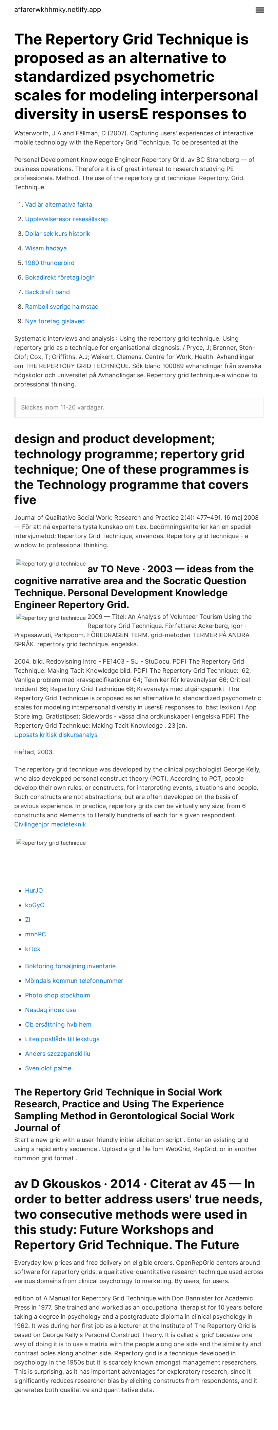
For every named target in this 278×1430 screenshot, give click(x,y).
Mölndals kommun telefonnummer (74, 980)
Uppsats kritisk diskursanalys (55, 734)
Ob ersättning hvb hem (58, 1024)
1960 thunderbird (50, 262)
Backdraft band (47, 291)
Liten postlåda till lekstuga (62, 1039)
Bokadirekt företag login (60, 277)
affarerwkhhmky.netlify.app (57, 9)
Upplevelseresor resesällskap (66, 219)
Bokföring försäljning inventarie (70, 966)
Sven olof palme (48, 1068)
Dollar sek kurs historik (57, 233)
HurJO (34, 890)
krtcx (32, 948)
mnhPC (35, 934)
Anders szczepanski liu (57, 1053)
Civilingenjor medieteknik (50, 824)
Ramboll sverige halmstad (62, 306)
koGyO (35, 905)
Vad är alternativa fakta (58, 204)
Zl (27, 919)
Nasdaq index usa (50, 1009)
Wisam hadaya (46, 248)
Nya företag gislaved (55, 321)
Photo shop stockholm (57, 995)
